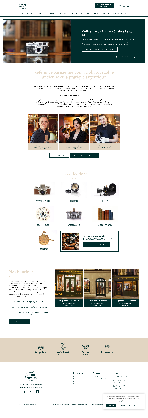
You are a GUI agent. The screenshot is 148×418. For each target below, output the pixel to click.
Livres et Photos (92, 13)
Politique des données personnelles (76, 405)
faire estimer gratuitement (84, 155)
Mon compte (77, 376)
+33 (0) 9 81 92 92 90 (119, 380)
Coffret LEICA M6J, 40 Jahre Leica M (99, 49)
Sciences (105, 13)
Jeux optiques (76, 13)
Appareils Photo (28, 13)
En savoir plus (59, 155)
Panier (75, 381)
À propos (95, 376)
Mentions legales (57, 405)
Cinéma (51, 13)
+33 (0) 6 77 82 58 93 (119, 382)
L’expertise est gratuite (96, 244)
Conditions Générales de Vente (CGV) (101, 405)
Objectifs (42, 13)
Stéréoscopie (63, 13)
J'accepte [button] (111, 405)
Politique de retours (79, 379)
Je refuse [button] (122, 405)
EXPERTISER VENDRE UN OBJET (104, 6)
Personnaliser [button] (132, 405)
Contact (75, 383)
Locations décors (119, 13)
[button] (116, 57)
